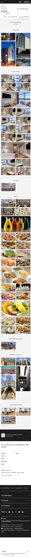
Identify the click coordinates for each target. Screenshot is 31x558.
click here (12, 554)
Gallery (17, 453)
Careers (13, 524)
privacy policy (21, 553)
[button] (20, 2)
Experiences (4, 461)
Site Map (19, 530)
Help (2, 531)
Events (2, 464)
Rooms (3, 455)
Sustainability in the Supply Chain (8, 530)
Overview (3, 453)
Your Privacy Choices (8, 528)
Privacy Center (18, 526)
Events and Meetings (24, 16)
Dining (2, 458)
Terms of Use (19, 524)
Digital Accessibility (18, 528)
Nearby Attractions (12, 16)
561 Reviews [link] (7, 12)
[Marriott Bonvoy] (26, 2)
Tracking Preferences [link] (5, 524)
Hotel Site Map (25, 530)
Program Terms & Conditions (7, 526)
